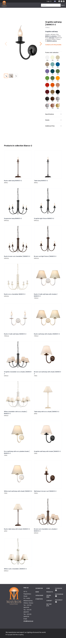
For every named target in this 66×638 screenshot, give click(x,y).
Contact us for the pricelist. (53, 44)
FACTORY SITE (49, 604)
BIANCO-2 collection (51, 36)
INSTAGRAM (59, 594)
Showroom (39, 588)
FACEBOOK (58, 588)
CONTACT (49, 600)
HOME (48, 588)
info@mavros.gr (28, 621)
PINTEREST (59, 600)
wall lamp (51, 37)
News (37, 592)
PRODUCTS (49, 592)
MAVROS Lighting (52, 41)
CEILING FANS (48, 596)
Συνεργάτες (39, 599)
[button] (41, 44)
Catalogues (39, 595)
